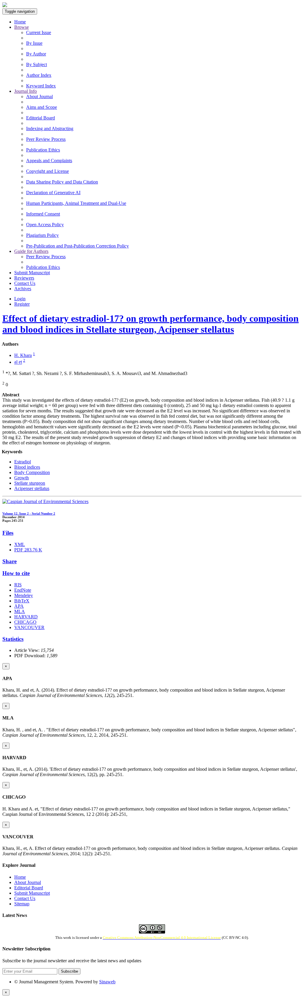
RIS (18, 584)
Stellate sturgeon (29, 483)
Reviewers (24, 277)
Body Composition (32, 472)
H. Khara (23, 355)
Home (20, 21)
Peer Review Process (46, 139)
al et (18, 362)
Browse (21, 27)
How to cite (16, 573)
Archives (22, 288)
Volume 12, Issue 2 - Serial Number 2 (28, 513)
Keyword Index (41, 85)
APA (19, 606)
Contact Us (24, 283)
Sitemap (21, 903)
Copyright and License (47, 171)
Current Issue (38, 32)
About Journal (39, 96)
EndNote (22, 590)
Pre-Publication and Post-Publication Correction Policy (77, 245)
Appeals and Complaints (49, 160)
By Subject (36, 64)
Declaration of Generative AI (53, 192)
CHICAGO (25, 622)
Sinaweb (107, 981)
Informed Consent (43, 213)
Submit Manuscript (32, 272)
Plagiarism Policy (42, 235)
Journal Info (25, 91)
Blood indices (27, 467)
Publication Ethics (43, 149)
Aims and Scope (41, 107)
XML (19, 544)
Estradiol (22, 461)
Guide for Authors (31, 251)
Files (7, 533)
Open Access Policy (45, 224)
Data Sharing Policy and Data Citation (62, 181)
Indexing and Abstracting (49, 128)
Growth (21, 477)
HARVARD (26, 616)
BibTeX (21, 600)
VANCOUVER (29, 627)
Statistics (12, 639)
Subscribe (69, 971)
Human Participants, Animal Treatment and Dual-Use (76, 203)
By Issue (34, 43)
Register (22, 304)
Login (20, 298)
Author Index (38, 75)
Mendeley (23, 595)
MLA (19, 611)
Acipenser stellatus (31, 488)
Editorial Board (40, 117)
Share (9, 561)
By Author (36, 53)
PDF (28, 549)
